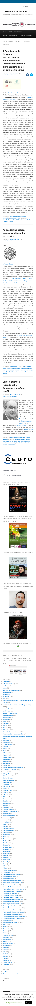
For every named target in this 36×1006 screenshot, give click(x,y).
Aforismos (6, 686)
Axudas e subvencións (10, 713)
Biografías (6, 719)
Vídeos (5, 958)
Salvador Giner (12, 445)
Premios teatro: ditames (10, 910)
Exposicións (6, 786)
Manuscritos (6, 834)
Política (5, 868)
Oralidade (6, 853)
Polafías (5, 866)
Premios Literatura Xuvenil (11, 897)
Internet (5, 820)
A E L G (5, 972)
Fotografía (6, 795)
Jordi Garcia (11, 443)
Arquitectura (6, 696)
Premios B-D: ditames (9, 876)
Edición (5, 765)
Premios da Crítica (8, 878)
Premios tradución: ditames (11, 914)
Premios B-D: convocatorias (11, 874)
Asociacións (6, 709)
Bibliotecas (6, 717)
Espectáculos (7, 782)
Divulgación (6, 763)
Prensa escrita (7, 920)
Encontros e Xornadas (9, 770)
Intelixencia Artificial (9, 816)
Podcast (5, 862)
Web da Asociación (26, 35)
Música (5, 841)
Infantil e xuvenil (8, 809)
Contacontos (6, 742)
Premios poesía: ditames (10, 906)
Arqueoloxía (6, 694)
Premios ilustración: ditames (12, 891)
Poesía (5, 864)
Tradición (5, 954)
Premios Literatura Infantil (11, 895)
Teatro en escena (8, 943)
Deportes (5, 755)
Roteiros (5, 933)
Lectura (5, 824)
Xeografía (6, 960)
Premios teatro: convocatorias (12, 908)
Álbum (5, 688)
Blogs (4, 721)
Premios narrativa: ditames (11, 901)
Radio (4, 925)
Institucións (6, 218)
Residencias (6, 929)
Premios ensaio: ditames (10, 885)
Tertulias (5, 950)
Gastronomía (7, 799)
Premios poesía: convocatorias (12, 904)
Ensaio (5, 772)
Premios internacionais (10, 893)
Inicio (4, 32)
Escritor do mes (8, 778)
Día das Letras (7, 757)
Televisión (6, 945)
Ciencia (5, 726)
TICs (4, 952)
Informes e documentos (10, 811)
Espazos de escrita (8, 780)
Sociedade (6, 937)
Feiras (4, 788)
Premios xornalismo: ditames (12, 918)
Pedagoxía (6, 857)
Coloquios (6, 730)
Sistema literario (8, 935)
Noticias (5, 845)
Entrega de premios (9, 774)
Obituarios (6, 849)
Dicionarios (6, 759)
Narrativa (5, 843)
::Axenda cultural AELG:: (17, 11)
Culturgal (5, 746)
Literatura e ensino (8, 830)
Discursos (6, 761)
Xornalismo (6, 964)
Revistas (5, 931)
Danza (4, 751)
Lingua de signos (8, 828)
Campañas (6, 723)
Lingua (12, 218)
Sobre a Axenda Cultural (15, 32)
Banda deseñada (8, 715)
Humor (5, 805)
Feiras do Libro (7, 790)
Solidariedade (7, 939)
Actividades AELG (8, 684)
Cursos (5, 749)
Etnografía (6, 784)
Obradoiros (6, 851)
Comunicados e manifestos (11, 732)
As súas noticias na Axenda (10, 35)
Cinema (5, 728)
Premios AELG (7, 872)
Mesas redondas (8, 839)
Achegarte (6, 682)
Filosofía (5, 793)
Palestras (5, 855)
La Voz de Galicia (8, 264)
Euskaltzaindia (7, 220)
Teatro (4, 941)
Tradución (6, 956)
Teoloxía (5, 948)
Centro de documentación (11, 974)
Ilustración (6, 807)
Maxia (4, 837)
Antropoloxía (7, 692)
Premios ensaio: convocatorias (12, 883)
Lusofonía (6, 832)
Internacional (7, 818)
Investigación (7, 822)
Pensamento (6, 860)
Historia (5, 801)
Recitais (5, 927)
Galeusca (5, 797)
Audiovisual (6, 711)
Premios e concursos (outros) (12, 880)
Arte (4, 698)
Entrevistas (6, 776)
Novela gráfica (7, 847)
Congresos (6, 740)
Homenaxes (6, 803)
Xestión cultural (7, 962)
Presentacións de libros (10, 922)
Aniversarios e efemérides (11, 690)
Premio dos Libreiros (9, 870)
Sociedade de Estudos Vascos (12, 283)
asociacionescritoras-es (10, 75)
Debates (5, 753)
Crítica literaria (7, 744)
